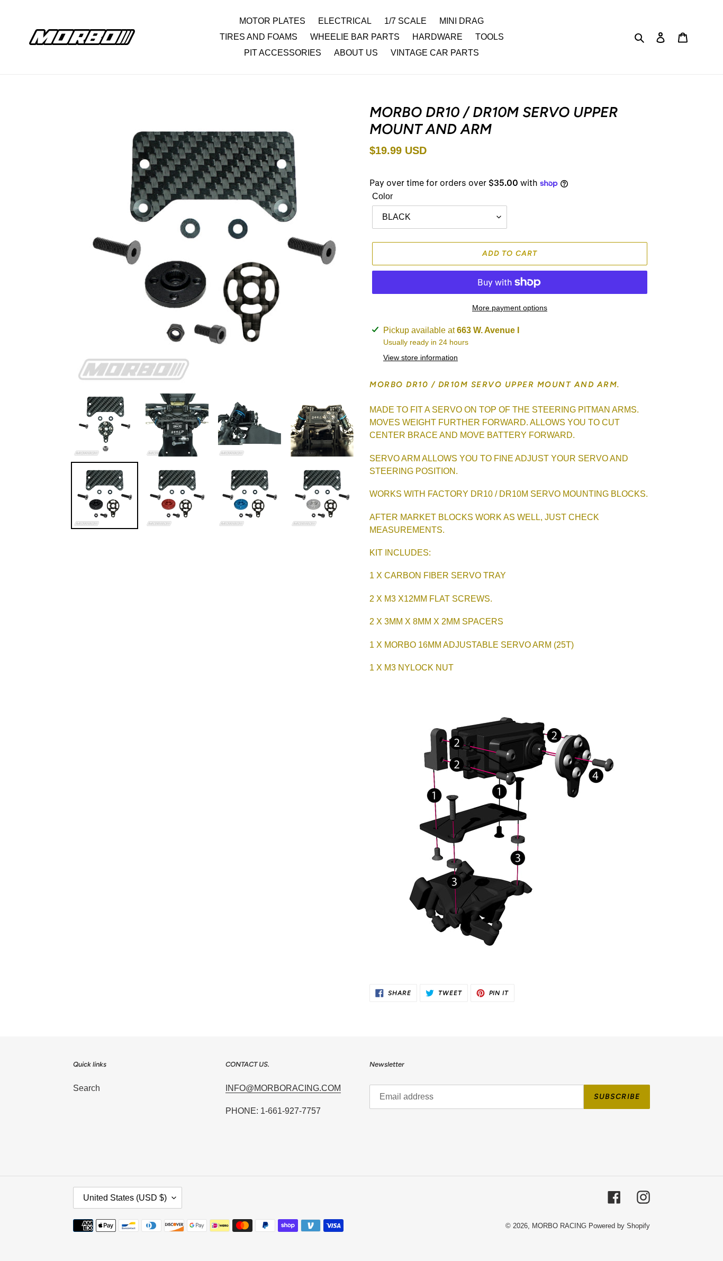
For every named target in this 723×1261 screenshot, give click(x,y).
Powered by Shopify (619, 1226)
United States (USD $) (125, 1197)
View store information (420, 357)
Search (86, 1088)
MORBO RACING (559, 1226)
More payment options (509, 307)
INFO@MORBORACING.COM (283, 1088)
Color (382, 196)
